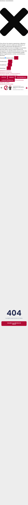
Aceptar (3, 77)
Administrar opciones (5, 70)
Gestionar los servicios (6, 72)
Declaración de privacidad (6, 84)
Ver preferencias (21, 77)
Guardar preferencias (7, 80)
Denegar (11, 77)
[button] (14, 22)
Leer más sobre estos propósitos (8, 75)
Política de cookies (4, 82)
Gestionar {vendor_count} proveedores (10, 73)
